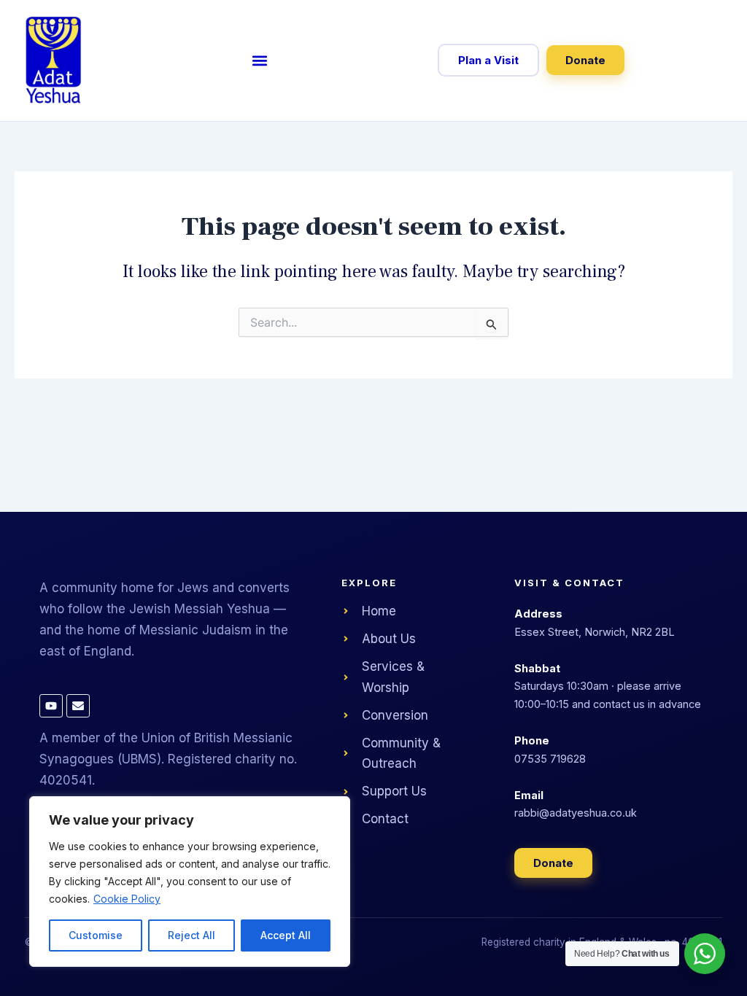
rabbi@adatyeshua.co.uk (575, 812)
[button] (259, 60)
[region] (189, 881)
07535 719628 (550, 758)
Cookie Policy (126, 898)
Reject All (191, 935)
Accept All (285, 935)
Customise (96, 935)
